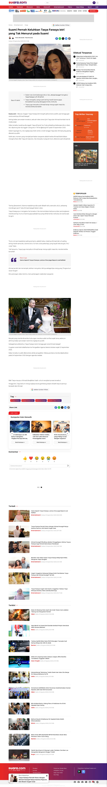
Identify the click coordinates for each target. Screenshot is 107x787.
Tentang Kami (37, 772)
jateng (85, 11)
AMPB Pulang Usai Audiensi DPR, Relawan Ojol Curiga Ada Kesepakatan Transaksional (86, 85)
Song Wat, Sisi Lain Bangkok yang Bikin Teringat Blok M (85, 164)
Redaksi (35, 768)
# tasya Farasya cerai (28, 400)
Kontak (35, 770)
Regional (93, 11)
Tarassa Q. (87, 125)
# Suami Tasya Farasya (54, 400)
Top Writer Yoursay (84, 114)
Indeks (98, 7)
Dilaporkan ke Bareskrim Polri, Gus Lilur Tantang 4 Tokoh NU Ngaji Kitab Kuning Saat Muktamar (87, 58)
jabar (75, 11)
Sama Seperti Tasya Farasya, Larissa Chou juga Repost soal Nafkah (42, 260)
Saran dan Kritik (58, 772)
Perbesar (67, 45)
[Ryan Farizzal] (80, 138)
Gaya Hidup (80, 7)
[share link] (69, 38)
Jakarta (69, 11)
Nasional (20, 7)
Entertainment (59, 7)
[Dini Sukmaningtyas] (80, 120)
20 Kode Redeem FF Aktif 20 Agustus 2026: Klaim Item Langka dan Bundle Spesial (86, 78)
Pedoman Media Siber (60, 768)
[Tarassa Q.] (79, 126)
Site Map (56, 775)
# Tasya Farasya (15, 400)
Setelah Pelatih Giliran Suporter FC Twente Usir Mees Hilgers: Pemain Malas (84, 206)
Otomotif (47, 7)
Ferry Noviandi (19, 37)
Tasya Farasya (29, 97)
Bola (38, 7)
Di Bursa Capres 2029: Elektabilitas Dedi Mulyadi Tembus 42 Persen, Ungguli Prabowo (85, 231)
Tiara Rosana (29, 37)
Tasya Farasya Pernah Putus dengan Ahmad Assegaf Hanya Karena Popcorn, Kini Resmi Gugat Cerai (33, 779)
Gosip (26, 25)
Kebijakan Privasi (58, 770)
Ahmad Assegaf (56, 95)
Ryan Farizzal (90, 137)
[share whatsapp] (59, 38)
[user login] (94, 3)
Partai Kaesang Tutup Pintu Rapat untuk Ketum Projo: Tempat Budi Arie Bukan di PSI (86, 64)
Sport (90, 7)
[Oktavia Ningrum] (81, 132)
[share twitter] (63, 38)
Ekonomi (30, 7)
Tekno (70, 7)
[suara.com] (18, 3)
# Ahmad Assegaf (41, 400)
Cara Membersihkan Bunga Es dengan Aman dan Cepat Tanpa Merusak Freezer (85, 215)
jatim (80, 11)
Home (11, 7)
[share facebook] (56, 38)
